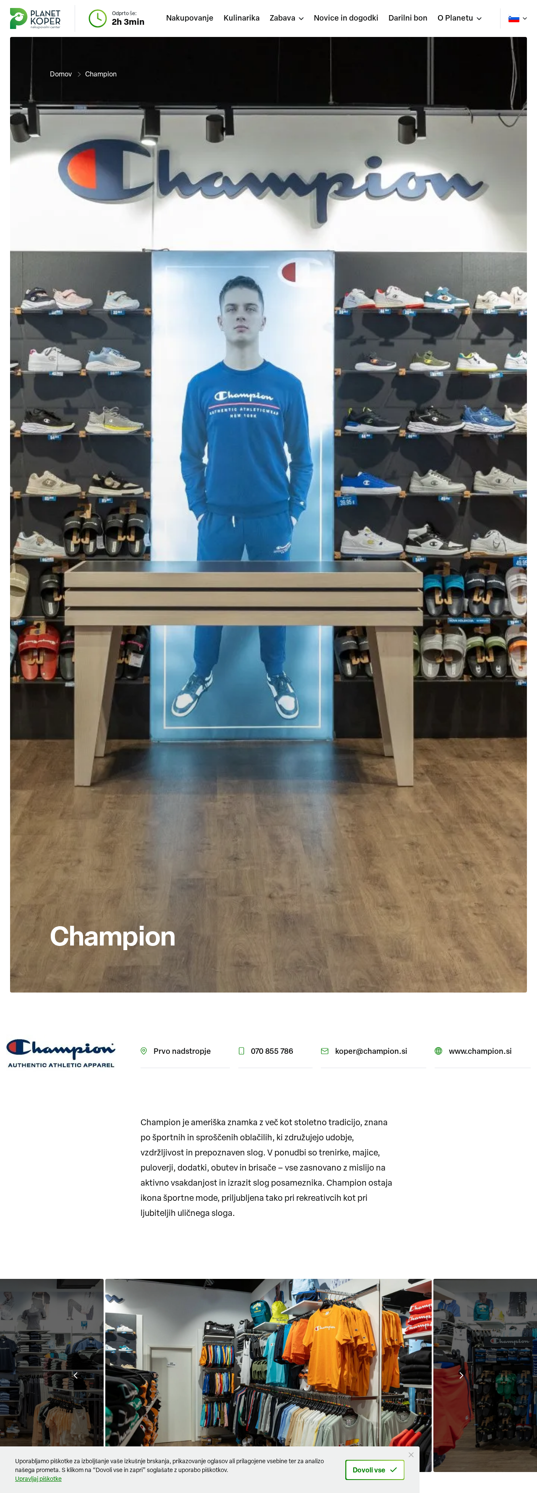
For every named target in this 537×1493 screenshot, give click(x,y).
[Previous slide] (75, 1375)
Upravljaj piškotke (38, 1479)
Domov (61, 74)
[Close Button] (411, 1454)
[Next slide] (461, 1375)
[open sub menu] (287, 18)
